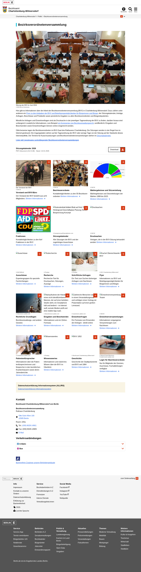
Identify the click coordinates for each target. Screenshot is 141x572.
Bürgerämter (40, 543)
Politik (40, 16)
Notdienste (17, 543)
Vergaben (60, 551)
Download (114, 149)
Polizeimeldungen (85, 535)
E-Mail (21, 433)
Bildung (102, 546)
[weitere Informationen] (5, 9)
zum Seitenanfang (128, 478)
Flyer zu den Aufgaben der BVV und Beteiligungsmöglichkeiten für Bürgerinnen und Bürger (62, 113)
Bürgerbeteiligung (63, 544)
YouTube (63, 494)
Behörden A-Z (40, 532)
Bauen (101, 539)
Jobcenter (39, 546)
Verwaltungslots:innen (45, 502)
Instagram (64, 491)
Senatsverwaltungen (43, 535)
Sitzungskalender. (104, 136)
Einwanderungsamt (42, 550)
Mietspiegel (103, 543)
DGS (18, 507)
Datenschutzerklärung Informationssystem (34, 389)
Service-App (18, 532)
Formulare (41, 494)
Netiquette (64, 498)
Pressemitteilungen (85, 532)
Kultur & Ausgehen (128, 534)
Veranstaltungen (84, 539)
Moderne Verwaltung (107, 532)
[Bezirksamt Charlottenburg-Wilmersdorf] (13, 478)
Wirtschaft (125, 542)
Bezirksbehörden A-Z (45, 487)
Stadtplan (124, 549)
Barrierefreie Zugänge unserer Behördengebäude (35, 463)
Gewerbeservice (19, 546)
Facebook (64, 487)
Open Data (60, 548)
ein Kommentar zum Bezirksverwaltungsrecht (76, 123)
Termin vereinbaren (21, 535)
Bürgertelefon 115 (20, 539)
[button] (122, 16)
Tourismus (125, 538)
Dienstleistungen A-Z (45, 491)
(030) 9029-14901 (29, 425)
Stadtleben (125, 545)
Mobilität (102, 535)
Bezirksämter (40, 539)
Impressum (17, 487)
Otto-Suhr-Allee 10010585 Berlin (26, 417)
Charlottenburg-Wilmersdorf (26, 16)
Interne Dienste (43, 498)
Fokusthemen (83, 543)
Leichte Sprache (22, 511)
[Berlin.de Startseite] (8, 2)
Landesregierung (63, 534)
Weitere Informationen (34, 199)
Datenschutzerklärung (22, 497)
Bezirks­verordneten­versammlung (55, 16)
